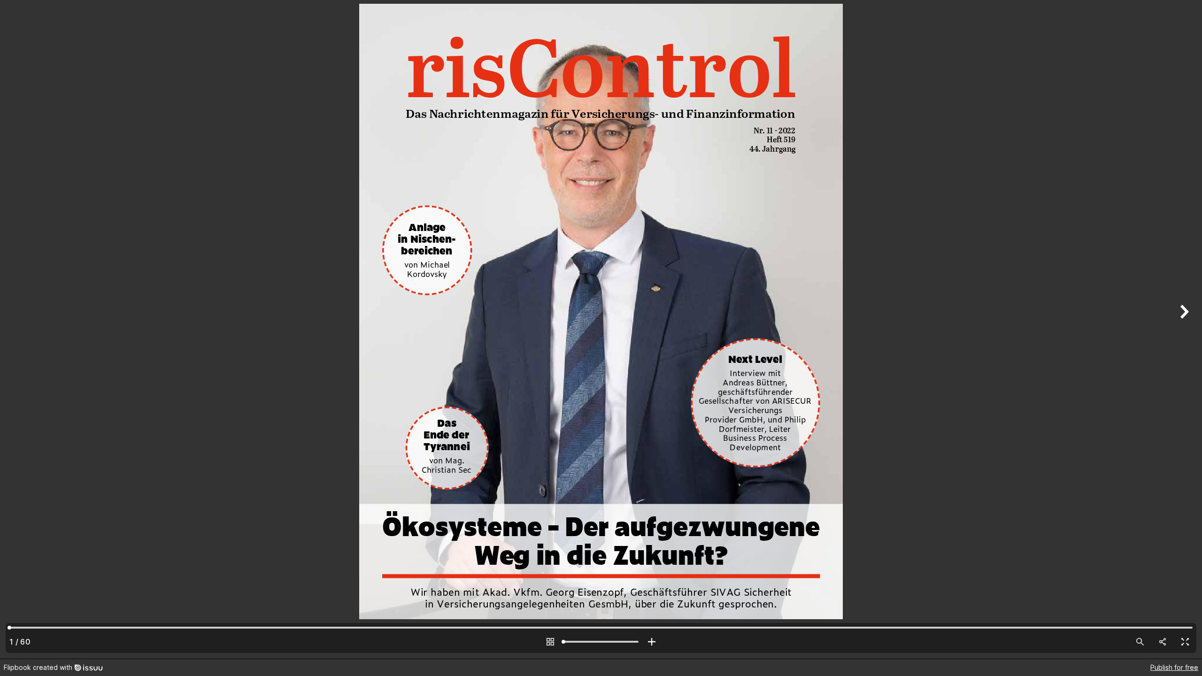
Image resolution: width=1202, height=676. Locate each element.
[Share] (1162, 641)
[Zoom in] (651, 641)
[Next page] (1183, 329)
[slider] (601, 641)
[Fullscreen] (1185, 641)
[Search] (1140, 641)
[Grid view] (550, 641)
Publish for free (1174, 667)
